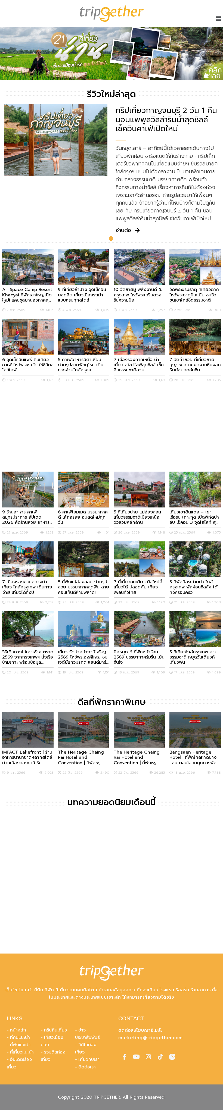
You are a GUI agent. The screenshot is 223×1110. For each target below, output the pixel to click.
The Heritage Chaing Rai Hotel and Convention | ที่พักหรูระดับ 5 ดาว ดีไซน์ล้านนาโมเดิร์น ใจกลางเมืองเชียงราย (139, 758)
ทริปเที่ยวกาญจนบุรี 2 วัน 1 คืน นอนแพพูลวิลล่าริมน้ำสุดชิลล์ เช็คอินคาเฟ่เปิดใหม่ (166, 119)
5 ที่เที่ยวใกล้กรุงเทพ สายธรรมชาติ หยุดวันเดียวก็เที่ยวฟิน (193, 657)
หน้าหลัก (18, 1030)
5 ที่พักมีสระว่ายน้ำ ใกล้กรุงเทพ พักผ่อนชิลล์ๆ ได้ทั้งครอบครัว (193, 587)
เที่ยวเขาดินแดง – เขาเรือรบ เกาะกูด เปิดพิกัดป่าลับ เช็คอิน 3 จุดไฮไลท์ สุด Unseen (194, 517)
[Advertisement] (111, 427)
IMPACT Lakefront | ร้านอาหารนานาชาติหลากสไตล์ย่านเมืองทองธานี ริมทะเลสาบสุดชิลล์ (27, 758)
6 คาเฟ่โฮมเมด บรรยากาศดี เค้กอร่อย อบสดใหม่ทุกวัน (83, 517)
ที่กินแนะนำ (20, 1037)
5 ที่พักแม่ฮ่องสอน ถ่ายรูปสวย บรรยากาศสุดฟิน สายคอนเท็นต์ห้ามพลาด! (83, 587)
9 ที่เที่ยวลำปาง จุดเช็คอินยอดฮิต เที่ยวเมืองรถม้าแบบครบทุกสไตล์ (82, 295)
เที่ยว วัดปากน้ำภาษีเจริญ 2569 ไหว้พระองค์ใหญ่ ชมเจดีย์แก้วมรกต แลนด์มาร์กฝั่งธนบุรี (83, 657)
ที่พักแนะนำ (20, 1045)
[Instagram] (148, 1057)
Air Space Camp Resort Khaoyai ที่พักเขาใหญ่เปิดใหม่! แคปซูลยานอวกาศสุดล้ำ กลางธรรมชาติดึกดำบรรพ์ (27, 295)
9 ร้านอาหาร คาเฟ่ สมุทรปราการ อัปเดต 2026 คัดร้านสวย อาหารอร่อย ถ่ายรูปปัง (25, 517)
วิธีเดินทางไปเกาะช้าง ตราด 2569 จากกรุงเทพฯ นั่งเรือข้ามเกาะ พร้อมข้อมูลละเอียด (27, 657)
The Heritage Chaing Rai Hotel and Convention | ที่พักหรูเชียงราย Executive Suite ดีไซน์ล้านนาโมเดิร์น (82, 758)
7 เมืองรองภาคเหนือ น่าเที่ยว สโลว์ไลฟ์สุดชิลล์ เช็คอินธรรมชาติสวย (139, 365)
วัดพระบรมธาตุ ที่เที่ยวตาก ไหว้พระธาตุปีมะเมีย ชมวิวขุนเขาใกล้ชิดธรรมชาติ (194, 295)
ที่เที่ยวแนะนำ (22, 1052)
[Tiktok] (160, 1057)
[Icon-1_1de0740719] (172, 1057)
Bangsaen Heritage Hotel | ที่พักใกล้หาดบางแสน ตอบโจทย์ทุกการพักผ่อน (192, 758)
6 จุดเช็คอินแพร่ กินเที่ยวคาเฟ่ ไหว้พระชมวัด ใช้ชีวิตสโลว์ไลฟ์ (28, 365)
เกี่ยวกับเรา (89, 1059)
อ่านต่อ (123, 230)
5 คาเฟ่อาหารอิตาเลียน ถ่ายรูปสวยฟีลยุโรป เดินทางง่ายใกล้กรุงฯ (80, 365)
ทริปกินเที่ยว (55, 1030)
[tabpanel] (111, 53)
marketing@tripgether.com (150, 1037)
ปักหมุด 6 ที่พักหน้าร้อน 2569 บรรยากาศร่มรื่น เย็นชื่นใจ (139, 657)
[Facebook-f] (124, 1057)
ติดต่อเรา (87, 1067)
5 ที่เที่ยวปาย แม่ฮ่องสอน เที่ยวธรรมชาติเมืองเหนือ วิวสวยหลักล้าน (137, 517)
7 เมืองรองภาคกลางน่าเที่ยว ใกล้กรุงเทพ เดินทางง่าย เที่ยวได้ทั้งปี (27, 587)
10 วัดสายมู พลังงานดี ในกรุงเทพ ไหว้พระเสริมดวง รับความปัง (138, 295)
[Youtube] (136, 1057)
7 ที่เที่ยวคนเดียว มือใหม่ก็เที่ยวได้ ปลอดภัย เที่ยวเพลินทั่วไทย (138, 587)
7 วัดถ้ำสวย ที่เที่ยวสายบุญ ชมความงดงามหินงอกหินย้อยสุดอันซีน (195, 365)
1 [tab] (111, 238)
